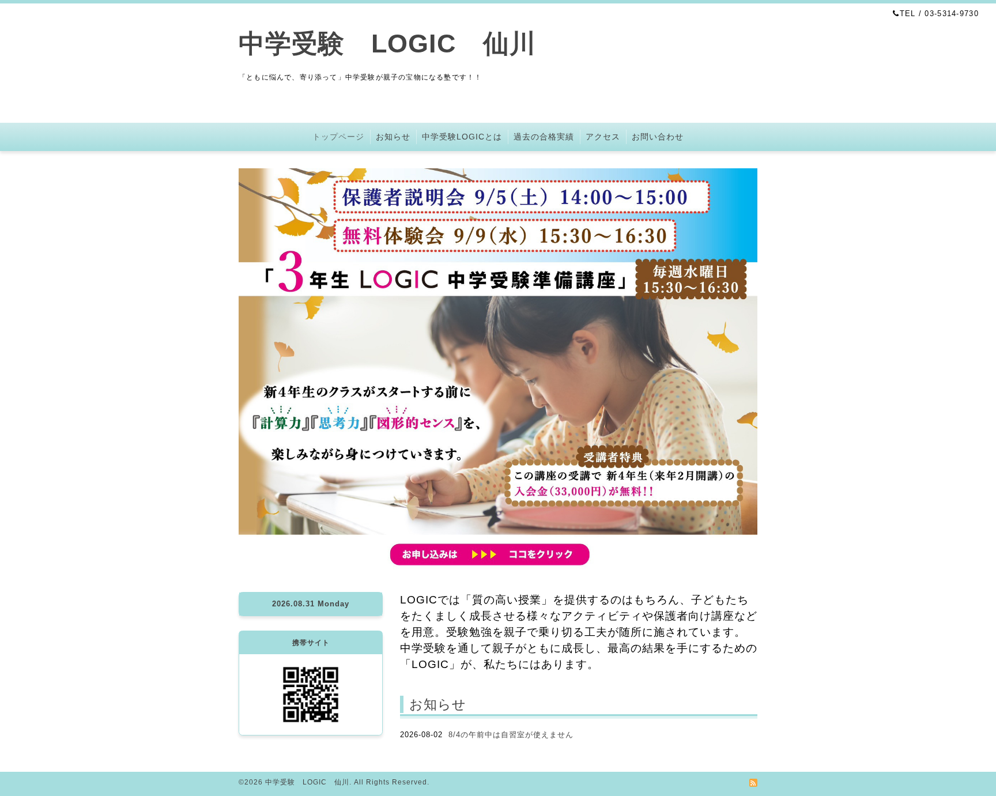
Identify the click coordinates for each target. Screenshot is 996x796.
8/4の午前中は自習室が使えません (511, 734)
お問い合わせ (658, 136)
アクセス (603, 136)
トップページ (338, 136)
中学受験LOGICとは (462, 136)
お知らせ (393, 136)
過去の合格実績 (544, 136)
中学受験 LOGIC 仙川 (387, 43)
